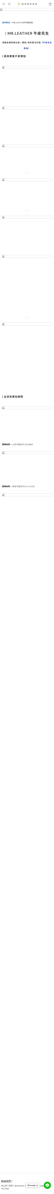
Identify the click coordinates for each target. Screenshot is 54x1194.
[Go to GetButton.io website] (47, 1191)
